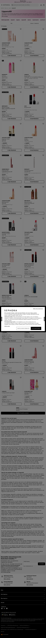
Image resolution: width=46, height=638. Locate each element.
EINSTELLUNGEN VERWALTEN (23, 328)
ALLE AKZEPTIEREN (36, 328)
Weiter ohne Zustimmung (38, 308)
